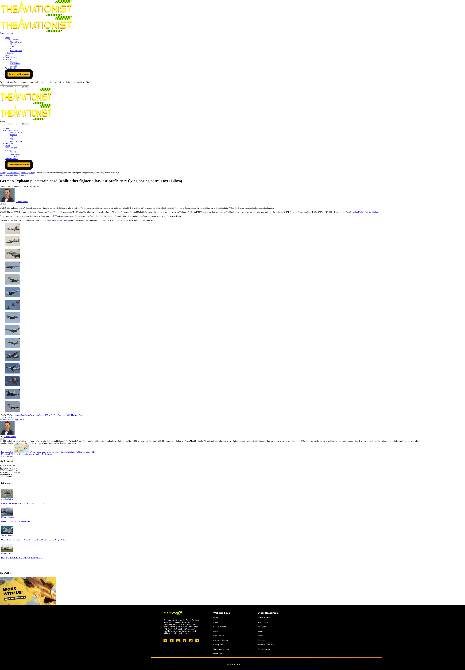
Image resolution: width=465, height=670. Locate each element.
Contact (216, 631)
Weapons (261, 640)
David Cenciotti (22, 202)
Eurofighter (25, 415)
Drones (260, 631)
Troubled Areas (264, 649)
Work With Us (218, 636)
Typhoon (82, 415)
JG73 (46, 415)
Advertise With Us (220, 640)
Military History (7, 553)
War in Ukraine (7, 535)
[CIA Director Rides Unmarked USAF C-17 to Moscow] (7, 515)
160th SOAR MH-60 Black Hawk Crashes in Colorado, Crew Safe (23, 504)
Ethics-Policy (218, 653)
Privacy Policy (219, 644)
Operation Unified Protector (68, 415)
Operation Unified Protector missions (364, 212)
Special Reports (219, 627)
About (215, 622)
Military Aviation (19, 175)
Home (215, 618)
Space (260, 636)
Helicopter (262, 627)
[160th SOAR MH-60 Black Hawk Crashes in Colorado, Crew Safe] (7, 497)
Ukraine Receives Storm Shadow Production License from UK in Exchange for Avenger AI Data (33, 540)
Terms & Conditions (221, 649)
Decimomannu (15, 415)
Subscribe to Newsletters (19, 74)
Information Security (266, 644)
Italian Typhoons (63, 220)
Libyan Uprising (6, 175)
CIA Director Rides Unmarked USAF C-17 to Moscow (19, 522)
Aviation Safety (7, 499)
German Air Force (37, 415)
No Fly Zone (53, 415)
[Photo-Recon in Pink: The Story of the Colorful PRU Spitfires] (7, 551)
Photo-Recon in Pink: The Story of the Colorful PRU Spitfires (22, 558)
